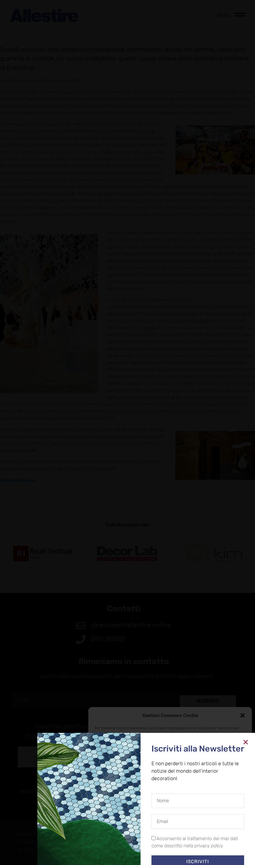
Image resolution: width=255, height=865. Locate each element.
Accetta (117, 840)
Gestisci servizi (110, 823)
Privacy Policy (181, 854)
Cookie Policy (156, 854)
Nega (165, 840)
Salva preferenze (218, 840)
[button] (242, 715)
